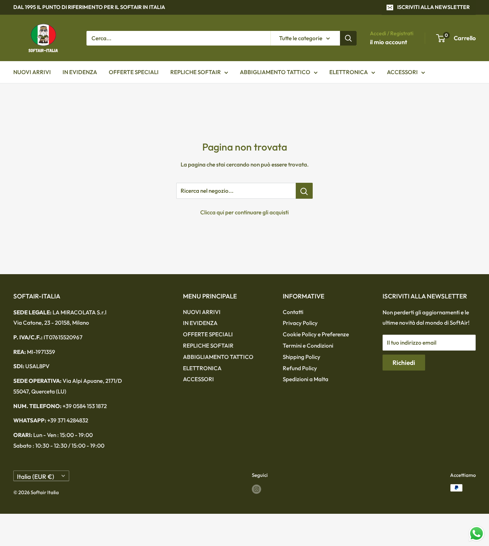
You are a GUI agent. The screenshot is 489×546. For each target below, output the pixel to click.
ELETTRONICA (348, 71)
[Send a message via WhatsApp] (476, 533)
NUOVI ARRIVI (32, 71)
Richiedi (404, 363)
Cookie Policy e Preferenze (316, 334)
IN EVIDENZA (80, 71)
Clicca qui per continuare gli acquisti (244, 212)
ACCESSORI (402, 71)
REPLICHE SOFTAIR (195, 71)
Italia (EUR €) (35, 477)
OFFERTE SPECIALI (134, 71)
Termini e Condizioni (308, 345)
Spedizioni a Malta (305, 379)
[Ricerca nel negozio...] (304, 191)
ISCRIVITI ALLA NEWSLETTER (433, 7)
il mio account (388, 42)
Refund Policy (300, 368)
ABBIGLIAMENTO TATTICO (275, 71)
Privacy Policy (300, 322)
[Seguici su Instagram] (256, 488)
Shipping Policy (301, 356)
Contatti (293, 311)
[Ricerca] (348, 38)
